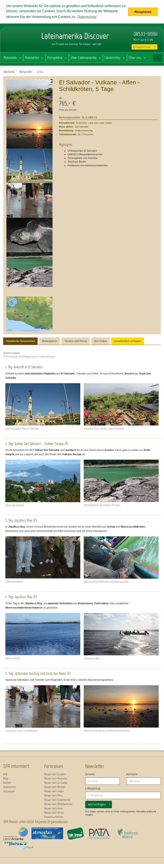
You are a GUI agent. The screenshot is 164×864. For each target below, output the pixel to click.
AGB (5, 774)
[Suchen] (157, 58)
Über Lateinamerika (83, 57)
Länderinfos (112, 57)
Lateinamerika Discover (17, 40)
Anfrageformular (142, 47)
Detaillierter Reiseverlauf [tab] (20, 341)
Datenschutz (9, 787)
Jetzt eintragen (96, 804)
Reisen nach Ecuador (55, 774)
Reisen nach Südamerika (57, 800)
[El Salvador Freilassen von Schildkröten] (29, 200)
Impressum (9, 791)
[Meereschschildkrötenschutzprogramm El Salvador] (121, 557)
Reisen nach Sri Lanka (55, 783)
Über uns (135, 57)
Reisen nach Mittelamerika (58, 804)
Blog (5, 778)
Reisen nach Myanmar (55, 778)
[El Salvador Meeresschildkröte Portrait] (29, 235)
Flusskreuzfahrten (53, 817)
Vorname (90, 774)
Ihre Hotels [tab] (100, 341)
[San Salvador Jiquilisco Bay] (42, 634)
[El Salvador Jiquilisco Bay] (121, 634)
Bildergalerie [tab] (49, 341)
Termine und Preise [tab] (75, 341)
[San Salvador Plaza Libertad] (29, 165)
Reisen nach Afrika (54, 812)
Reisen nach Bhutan (54, 787)
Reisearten (32, 57)
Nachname (132, 774)
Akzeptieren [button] (143, 11)
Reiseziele (10, 57)
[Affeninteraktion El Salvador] (42, 557)
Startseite (9, 72)
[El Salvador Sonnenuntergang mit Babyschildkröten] (29, 131)
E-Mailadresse (92, 788)
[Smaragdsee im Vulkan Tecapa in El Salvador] (29, 269)
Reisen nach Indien (54, 791)
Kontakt (7, 783)
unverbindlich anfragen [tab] (127, 341)
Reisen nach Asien (53, 808)
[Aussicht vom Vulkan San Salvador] (29, 96)
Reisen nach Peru (53, 795)
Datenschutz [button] (87, 17)
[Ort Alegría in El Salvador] (42, 481)
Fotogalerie (54, 57)
